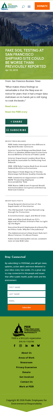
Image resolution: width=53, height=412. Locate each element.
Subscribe (18, 130)
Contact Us (26, 381)
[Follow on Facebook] (14, 345)
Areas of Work (26, 357)
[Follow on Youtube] (32, 345)
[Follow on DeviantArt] (38, 345)
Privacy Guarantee (26, 367)
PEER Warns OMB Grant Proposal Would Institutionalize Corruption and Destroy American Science (27, 187)
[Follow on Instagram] (20, 345)
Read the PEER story (16, 111)
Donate (42, 6)
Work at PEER (26, 386)
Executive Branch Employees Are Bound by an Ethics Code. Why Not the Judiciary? (27, 228)
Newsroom (26, 362)
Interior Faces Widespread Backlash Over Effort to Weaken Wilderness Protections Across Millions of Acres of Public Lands (27, 152)
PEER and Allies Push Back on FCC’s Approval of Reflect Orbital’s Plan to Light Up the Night (28, 221)
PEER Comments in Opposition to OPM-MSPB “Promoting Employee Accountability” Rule (26, 179)
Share (17, 121)
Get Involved (26, 376)
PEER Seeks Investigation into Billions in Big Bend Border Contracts (26, 145)
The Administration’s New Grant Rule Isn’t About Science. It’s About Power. (27, 234)
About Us (26, 352)
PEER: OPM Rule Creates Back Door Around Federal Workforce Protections (27, 167)
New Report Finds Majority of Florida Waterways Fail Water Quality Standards (27, 173)
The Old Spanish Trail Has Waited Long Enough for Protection (26, 211)
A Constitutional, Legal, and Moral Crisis (27, 215)
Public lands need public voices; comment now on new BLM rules (27, 239)
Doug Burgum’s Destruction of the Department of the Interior (24, 205)
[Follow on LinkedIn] (26, 345)
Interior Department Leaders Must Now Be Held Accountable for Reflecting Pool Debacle (27, 160)
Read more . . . (13, 106)
